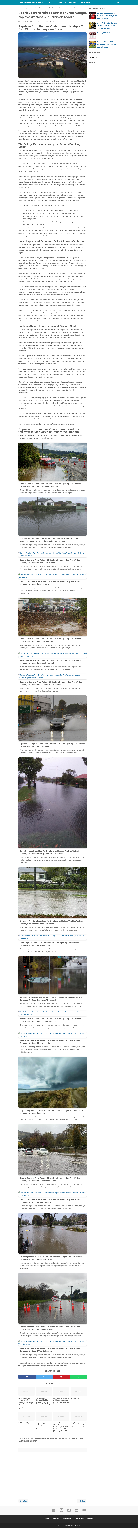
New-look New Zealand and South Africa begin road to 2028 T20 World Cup (61, 1401)
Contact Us (61, 2)
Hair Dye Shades (103, 33)
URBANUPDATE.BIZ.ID (31, 2)
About (51, 2)
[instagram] (61, 1512)
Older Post (81, 1501)
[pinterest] (61, 1377)
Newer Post (23, 1501)
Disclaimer (73, 2)
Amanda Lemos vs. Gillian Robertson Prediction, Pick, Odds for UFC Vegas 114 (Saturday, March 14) (61, 1427)
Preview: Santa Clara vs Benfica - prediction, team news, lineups (107, 15)
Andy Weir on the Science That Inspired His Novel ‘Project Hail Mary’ (107, 25)
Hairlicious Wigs (24, 1423)
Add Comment (54, 22)
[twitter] (44, 1377)
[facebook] (27, 1377)
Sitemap (90, 1518)
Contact (56, 1518)
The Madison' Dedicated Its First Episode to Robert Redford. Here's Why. (43, 1401)
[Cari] (118, 3)
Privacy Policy (86, 2)
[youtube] (84, 1512)
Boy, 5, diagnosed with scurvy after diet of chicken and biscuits (78, 1425)
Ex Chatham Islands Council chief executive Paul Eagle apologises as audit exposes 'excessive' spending (25, 1403)
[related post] (26, 1391)
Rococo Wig (75, 1398)
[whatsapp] (78, 1377)
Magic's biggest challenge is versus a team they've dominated (43, 1426)
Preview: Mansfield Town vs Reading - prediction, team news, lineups (107, 44)
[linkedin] (77, 1512)
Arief (26, 22)
